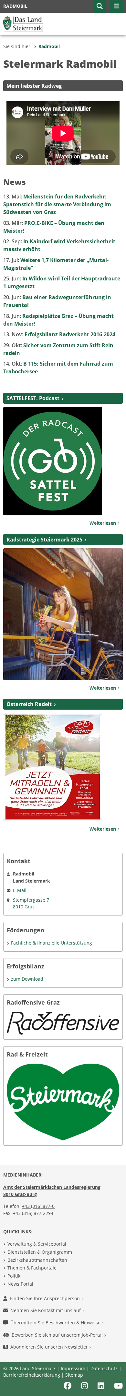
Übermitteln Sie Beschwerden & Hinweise (56, 1323)
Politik (13, 1276)
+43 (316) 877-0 (38, 1206)
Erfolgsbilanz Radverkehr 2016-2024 (59, 334)
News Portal (20, 1284)
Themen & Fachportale (32, 1268)
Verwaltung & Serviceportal (36, 1244)
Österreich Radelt (29, 704)
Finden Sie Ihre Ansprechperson (45, 1298)
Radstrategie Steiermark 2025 (44, 539)
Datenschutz (104, 1368)
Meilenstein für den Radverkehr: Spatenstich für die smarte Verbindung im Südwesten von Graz (57, 204)
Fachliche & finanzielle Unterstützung (51, 943)
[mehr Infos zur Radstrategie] (63, 613)
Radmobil (49, 46)
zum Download (27, 979)
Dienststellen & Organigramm (39, 1252)
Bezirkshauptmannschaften (37, 1260)
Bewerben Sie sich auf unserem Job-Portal (58, 1335)
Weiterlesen (103, 523)
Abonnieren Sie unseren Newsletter (49, 1347)
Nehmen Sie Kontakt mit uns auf (46, 1310)
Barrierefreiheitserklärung (31, 1375)
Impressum (73, 1368)
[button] (99, 6)
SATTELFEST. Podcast (32, 398)
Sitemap (74, 1375)
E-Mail (19, 890)
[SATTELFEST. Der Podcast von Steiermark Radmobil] (52, 460)
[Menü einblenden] (116, 6)
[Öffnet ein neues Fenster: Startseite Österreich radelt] (52, 766)
